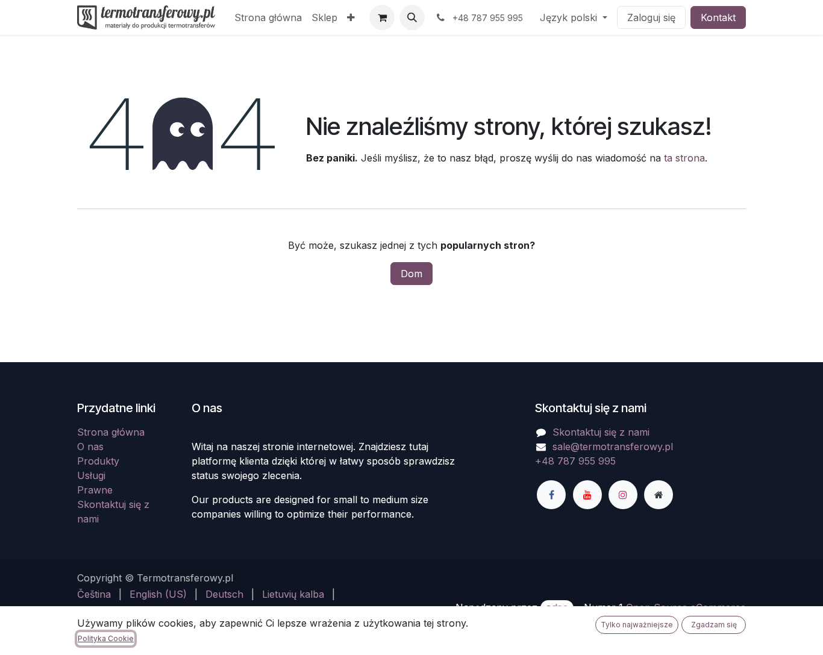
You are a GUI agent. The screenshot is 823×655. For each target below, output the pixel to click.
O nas (90, 446)
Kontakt (718, 17)
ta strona (684, 158)
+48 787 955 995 (575, 461)
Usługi (91, 475)
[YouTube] (587, 494)
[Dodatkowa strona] (658, 494)
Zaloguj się (651, 17)
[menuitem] (268, 17)
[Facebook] (551, 494)
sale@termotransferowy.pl (612, 446)
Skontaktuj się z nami (600, 432)
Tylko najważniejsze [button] (637, 624)
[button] (412, 17)
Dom (411, 274)
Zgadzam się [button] (714, 624)
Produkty (98, 461)
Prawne (95, 490)
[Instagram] (623, 494)
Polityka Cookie (106, 638)
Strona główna (111, 432)
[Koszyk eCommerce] (382, 17)
